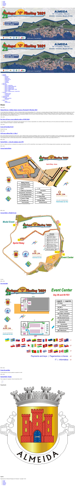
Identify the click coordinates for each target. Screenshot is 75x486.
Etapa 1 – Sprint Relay (9, 85)
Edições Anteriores (8, 98)
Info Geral (4, 83)
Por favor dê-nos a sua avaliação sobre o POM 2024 (14, 119)
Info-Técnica (5, 84)
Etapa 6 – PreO (7, 90)
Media (4, 100)
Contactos (6, 81)
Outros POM (5, 97)
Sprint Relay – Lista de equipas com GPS (12, 142)
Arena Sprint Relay (5, 148)
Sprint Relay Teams (6, 376)
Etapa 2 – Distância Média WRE (10, 86)
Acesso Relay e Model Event (8, 213)
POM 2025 (7, 99)
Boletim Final (7, 78)
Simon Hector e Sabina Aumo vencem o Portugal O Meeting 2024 (18, 110)
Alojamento (7, 82)
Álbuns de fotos (7, 102)
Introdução (7, 76)
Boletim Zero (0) (8, 79)
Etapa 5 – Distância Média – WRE (11, 89)
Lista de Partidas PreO (6, 127)
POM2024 (4, 75)
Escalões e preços (8, 93)
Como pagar (7, 95)
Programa (6, 77)
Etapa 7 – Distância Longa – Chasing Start (12, 91)
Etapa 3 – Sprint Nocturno (9, 87)
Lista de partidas (5, 370)
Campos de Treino (6, 96)
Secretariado (4, 283)
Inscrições (4, 92)
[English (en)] (4, 7)
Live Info (4, 74)
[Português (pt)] (3, 7)
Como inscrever (7, 94)
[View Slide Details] (37, 424)
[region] (37, 431)
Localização (7, 80)
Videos (6, 101)
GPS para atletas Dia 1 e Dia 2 (9, 133)
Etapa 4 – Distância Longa (9, 88)
